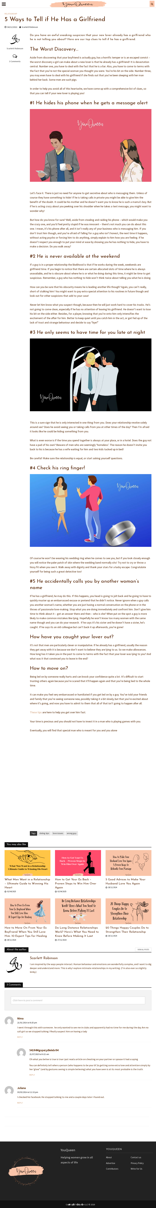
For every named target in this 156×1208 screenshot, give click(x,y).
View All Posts (143, 949)
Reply (20, 1037)
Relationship (11, 13)
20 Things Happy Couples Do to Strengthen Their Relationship (127, 929)
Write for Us (136, 1168)
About (109, 1157)
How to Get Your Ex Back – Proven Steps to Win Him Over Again (75, 883)
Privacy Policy (137, 1163)
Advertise (110, 1163)
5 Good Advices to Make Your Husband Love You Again (125, 881)
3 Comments (15, 61)
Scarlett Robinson (30, 27)
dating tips (44, 833)
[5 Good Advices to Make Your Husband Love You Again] (128, 862)
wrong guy (71, 833)
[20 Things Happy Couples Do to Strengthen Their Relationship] (128, 910)
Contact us (136, 1157)
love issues (58, 833)
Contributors (112, 1168)
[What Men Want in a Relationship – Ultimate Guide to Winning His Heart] (27, 862)
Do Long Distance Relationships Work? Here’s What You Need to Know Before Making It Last (77, 932)
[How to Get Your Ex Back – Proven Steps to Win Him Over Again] (78, 862)
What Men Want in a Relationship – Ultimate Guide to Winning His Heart (27, 883)
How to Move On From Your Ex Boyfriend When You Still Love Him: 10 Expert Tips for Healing (26, 932)
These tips (36, 712)
